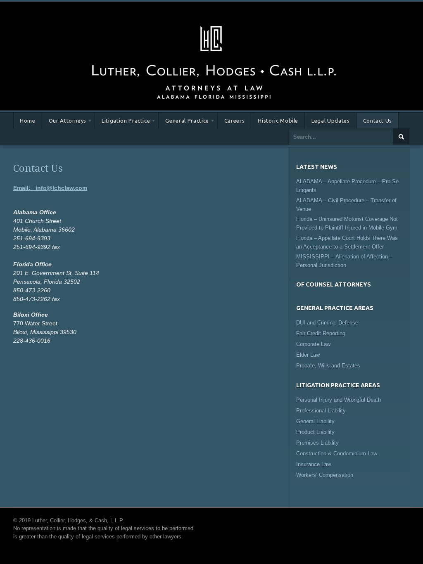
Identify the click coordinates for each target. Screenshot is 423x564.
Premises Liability (317, 443)
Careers (234, 120)
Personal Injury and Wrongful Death (338, 400)
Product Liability (315, 432)
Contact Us (377, 120)
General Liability (315, 421)
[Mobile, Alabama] (213, 24)
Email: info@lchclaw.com (50, 188)
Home (28, 120)
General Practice (184, 122)
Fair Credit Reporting (320, 333)
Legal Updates (330, 120)
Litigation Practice (122, 122)
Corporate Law (313, 344)
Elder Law (308, 355)
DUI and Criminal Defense (327, 323)
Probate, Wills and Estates (328, 366)
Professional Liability (321, 411)
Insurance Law (313, 464)
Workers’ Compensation (324, 475)
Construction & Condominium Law (336, 453)
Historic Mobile (278, 120)
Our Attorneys (64, 122)
